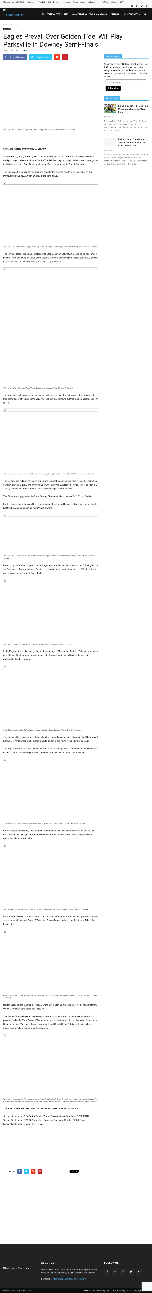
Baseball (7, 29)
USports (114, 2)
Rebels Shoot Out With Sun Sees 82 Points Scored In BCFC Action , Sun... (132, 142)
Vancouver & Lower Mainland (89, 14)
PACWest (105, 2)
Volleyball (92, 2)
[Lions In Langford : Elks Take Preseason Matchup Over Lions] (110, 108)
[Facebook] (127, 6)
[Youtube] (146, 6)
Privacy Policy (104, 1290)
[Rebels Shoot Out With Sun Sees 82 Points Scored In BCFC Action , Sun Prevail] (110, 142)
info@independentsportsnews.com (69, 1278)
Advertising (120, 1290)
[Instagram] (132, 6)
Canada (114, 14)
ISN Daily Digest (136, 1290)
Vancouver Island (57, 14)
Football (42, 2)
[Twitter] (141, 6)
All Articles (90, 1290)
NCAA (122, 2)
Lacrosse (67, 2)
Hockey (56, 2)
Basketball (32, 2)
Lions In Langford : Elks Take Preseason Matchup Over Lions (133, 109)
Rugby (75, 2)
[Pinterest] (136, 6)
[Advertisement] (51, 139)
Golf (49, 2)
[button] (145, 14)
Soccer (83, 2)
